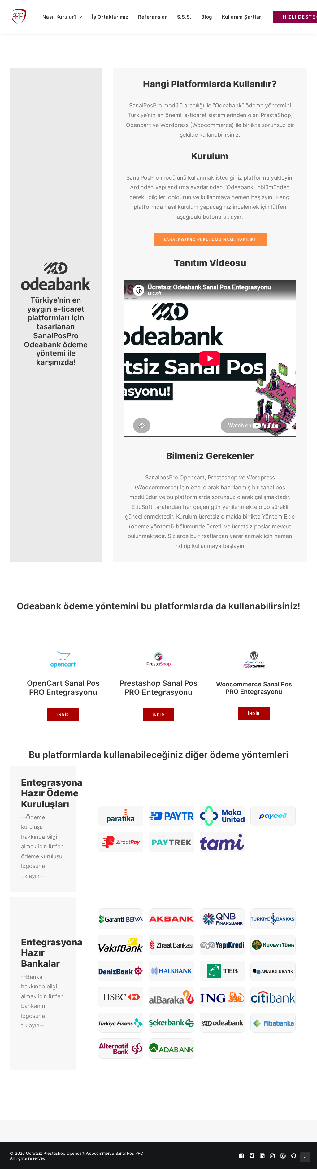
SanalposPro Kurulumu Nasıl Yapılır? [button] (210, 239)
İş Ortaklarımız (110, 17)
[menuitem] (62, 17)
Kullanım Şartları (242, 17)
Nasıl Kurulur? (59, 17)
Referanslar (152, 17)
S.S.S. (184, 17)
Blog (206, 17)
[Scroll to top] (305, 1157)
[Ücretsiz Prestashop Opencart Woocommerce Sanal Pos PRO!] (18, 16)
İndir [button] (63, 714)
